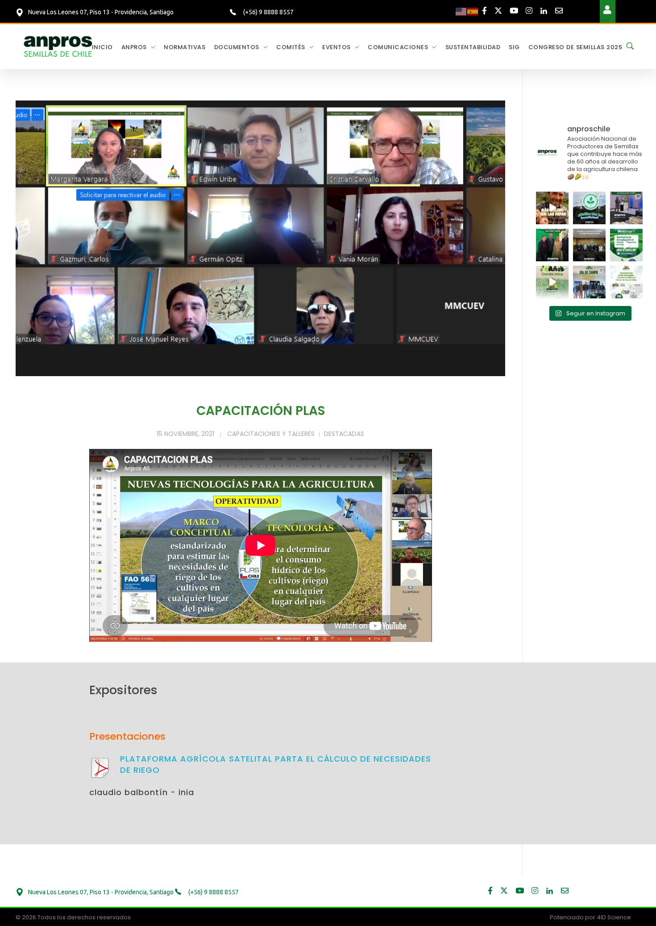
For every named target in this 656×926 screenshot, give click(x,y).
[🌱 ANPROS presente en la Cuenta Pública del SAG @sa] (552, 245)
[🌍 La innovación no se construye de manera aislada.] (626, 282)
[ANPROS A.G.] (58, 45)
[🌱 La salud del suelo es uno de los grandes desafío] (589, 208)
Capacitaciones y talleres (271, 433)
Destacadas (344, 433)
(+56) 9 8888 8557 (268, 12)
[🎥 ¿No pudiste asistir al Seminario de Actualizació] (626, 245)
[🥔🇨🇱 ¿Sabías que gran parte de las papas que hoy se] (552, 208)
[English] (461, 11)
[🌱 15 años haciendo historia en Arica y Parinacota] (552, 282)
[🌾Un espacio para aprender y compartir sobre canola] (589, 282)
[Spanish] (473, 11)
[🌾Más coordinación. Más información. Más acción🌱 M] (589, 245)
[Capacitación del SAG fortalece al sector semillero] (626, 208)
